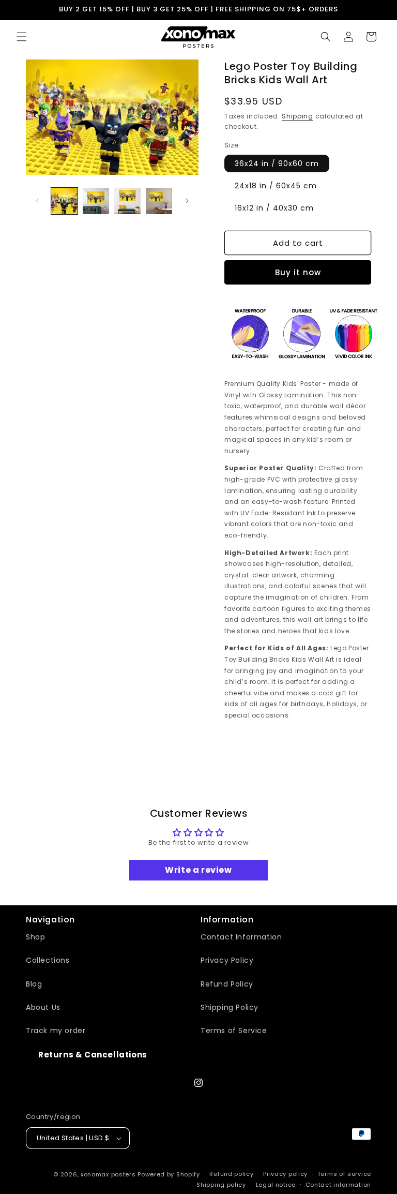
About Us (43, 1007)
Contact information (338, 1185)
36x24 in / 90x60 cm (277, 163)
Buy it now (298, 272)
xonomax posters (108, 1174)
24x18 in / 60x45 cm (276, 186)
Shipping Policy (229, 1007)
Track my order (55, 1030)
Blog (34, 984)
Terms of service (344, 1174)
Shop (35, 937)
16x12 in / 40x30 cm (274, 208)
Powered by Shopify (169, 1174)
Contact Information (241, 937)
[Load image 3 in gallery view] (127, 201)
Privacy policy (285, 1174)
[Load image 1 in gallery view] (64, 201)
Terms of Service (234, 1030)
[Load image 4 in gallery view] (159, 201)
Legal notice (276, 1185)
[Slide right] (187, 200)
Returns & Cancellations (92, 1054)
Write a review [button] (198, 870)
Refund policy (231, 1174)
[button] (21, 36)
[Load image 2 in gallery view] (96, 201)
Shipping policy (221, 1185)
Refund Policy (227, 984)
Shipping (297, 116)
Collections (48, 960)
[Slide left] (37, 200)
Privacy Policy (227, 960)
